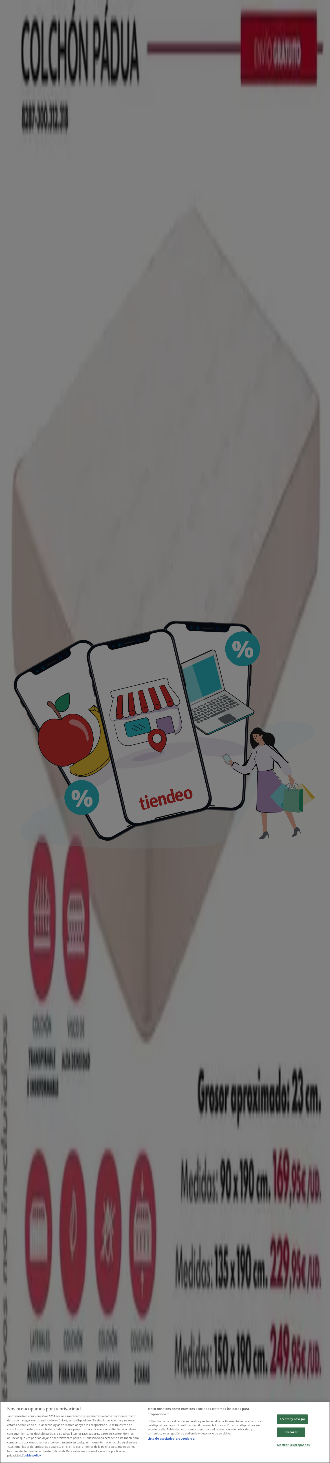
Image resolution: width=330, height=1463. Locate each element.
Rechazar (291, 1432)
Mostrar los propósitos (293, 1445)
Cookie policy (31, 1455)
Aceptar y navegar (292, 1419)
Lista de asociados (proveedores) (171, 1438)
